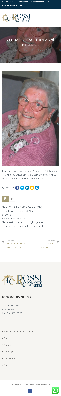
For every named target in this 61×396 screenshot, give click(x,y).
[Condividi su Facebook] (17, 188)
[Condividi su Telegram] (37, 188)
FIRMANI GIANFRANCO (48, 245)
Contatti (7, 365)
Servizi (7, 338)
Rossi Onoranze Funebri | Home (19, 331)
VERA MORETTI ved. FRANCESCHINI (16, 244)
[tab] (5, 199)
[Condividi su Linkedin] (27, 188)
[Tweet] (22, 188)
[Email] (32, 188)
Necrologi (8, 351)
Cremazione (9, 358)
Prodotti (7, 345)
